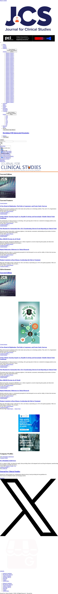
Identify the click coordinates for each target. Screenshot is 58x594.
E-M (7, 117)
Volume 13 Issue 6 (10, 73)
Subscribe (5, 578)
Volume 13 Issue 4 (10, 75)
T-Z (6, 119)
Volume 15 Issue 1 (10, 54)
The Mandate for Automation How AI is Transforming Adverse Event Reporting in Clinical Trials (28, 228)
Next (19, 408)
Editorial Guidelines (7, 573)
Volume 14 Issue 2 (10, 63)
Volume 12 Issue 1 (10, 94)
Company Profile (4, 458)
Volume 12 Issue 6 (10, 88)
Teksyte (34, 593)
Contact (4, 579)
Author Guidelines (7, 576)
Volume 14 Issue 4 (10, 60)
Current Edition (6, 273)
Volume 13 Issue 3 (10, 77)
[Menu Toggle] (0, 42)
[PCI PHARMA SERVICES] (7, 456)
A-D (7, 115)
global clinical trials (51, 474)
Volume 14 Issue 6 (10, 58)
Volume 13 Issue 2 (10, 78)
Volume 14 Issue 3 (10, 61)
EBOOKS (2, 160)
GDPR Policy (6, 581)
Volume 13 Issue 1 (10, 79)
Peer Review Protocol (8, 574)
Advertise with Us (7, 577)
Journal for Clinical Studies (10, 471)
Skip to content (3, 0)
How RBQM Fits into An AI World (10, 239)
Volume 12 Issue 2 (10, 93)
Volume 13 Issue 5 (10, 74)
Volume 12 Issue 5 (10, 89)
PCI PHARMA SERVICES (8, 460)
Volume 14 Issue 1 (10, 64)
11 (16, 408)
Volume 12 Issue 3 (10, 92)
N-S (6, 118)
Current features (3, 203)
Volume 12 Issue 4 (10, 90)
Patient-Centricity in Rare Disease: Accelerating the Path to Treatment (20, 260)
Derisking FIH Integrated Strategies (16, 133)
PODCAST (2, 161)
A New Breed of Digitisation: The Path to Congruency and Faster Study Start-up (23, 206)
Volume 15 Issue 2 (10, 53)
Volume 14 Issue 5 (10, 59)
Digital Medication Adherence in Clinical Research (14, 249)
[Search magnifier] (1, 143)
